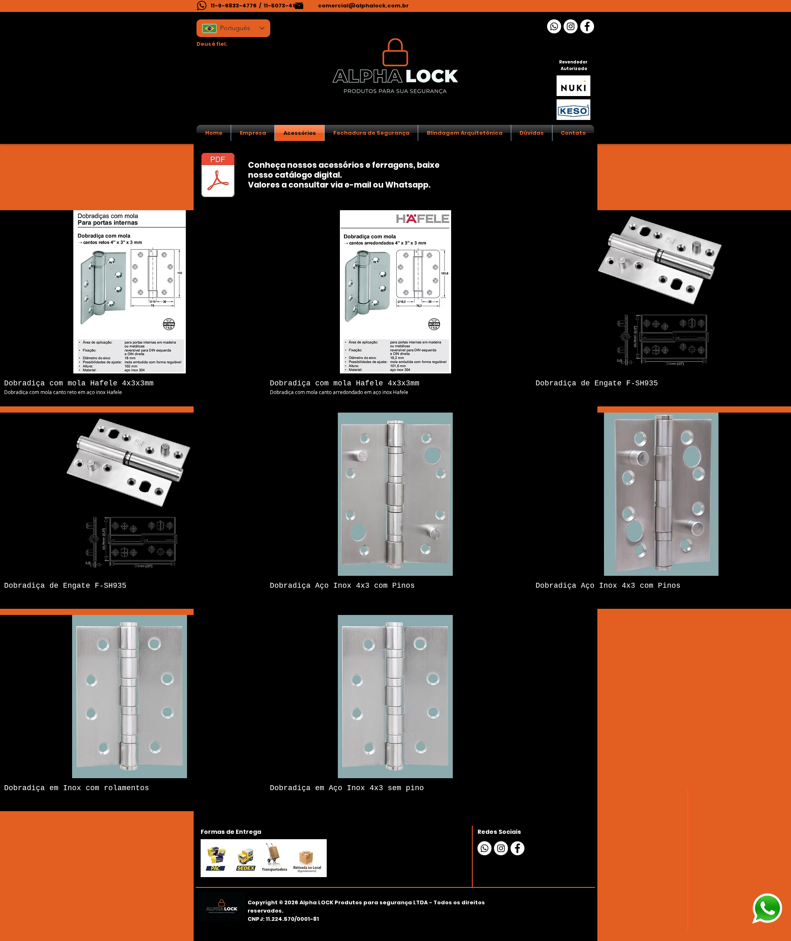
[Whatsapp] (554, 26)
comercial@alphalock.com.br (363, 5)
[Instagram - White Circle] (571, 26)
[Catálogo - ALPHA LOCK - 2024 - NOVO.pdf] (217, 176)
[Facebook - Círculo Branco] (587, 26)
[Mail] (299, 5)
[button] (130, 308)
